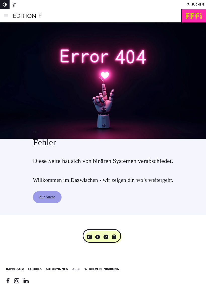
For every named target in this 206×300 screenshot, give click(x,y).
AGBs (76, 269)
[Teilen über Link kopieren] (114, 237)
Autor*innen (57, 269)
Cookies (35, 269)
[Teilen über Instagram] (89, 237)
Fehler (44, 142)
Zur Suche (47, 197)
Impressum (15, 269)
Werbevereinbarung (101, 269)
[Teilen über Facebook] (97, 237)
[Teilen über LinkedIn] (106, 237)
